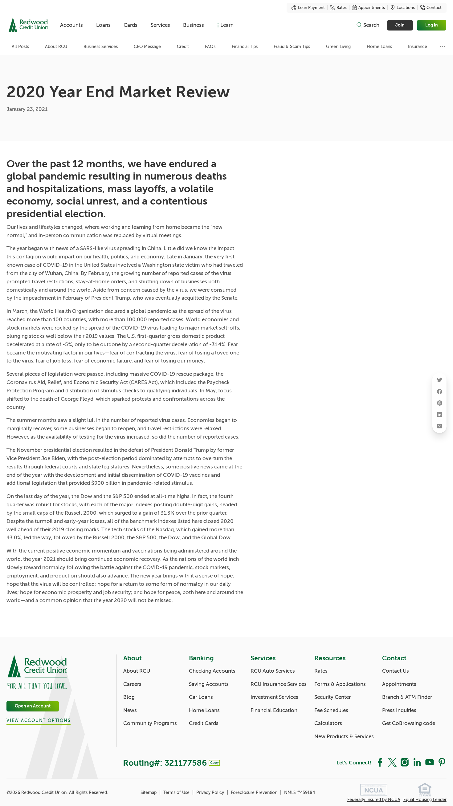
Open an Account (33, 706)
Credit (183, 46)
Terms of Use (177, 792)
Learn (227, 25)
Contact (434, 8)
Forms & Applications (340, 684)
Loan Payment (311, 8)
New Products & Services (344, 736)
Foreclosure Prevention (255, 792)
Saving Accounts (209, 684)
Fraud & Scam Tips (292, 46)
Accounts (71, 25)
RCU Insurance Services (279, 684)
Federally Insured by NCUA (373, 799)
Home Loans (379, 46)
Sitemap (149, 792)
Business (193, 25)
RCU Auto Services (273, 671)
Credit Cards (203, 723)
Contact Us (395, 671)
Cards (130, 25)
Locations (406, 8)
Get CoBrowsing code (408, 723)
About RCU (56, 46)
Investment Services (274, 697)
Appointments (371, 8)
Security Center (332, 697)
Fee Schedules (331, 710)
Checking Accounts (212, 671)
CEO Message (147, 46)
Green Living (338, 46)
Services (160, 25)
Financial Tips (245, 46)
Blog (129, 697)
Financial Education (274, 710)
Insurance (417, 46)
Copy (214, 762)
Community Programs (150, 723)
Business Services (101, 46)
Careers (132, 684)
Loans (103, 25)
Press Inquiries (399, 710)
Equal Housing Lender (425, 799)
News (130, 710)
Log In (432, 25)
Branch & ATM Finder (407, 697)
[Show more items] (442, 47)
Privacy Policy (210, 792)
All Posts (20, 46)
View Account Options (38, 720)
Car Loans (201, 697)
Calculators (328, 723)
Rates (342, 8)
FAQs (210, 46)
